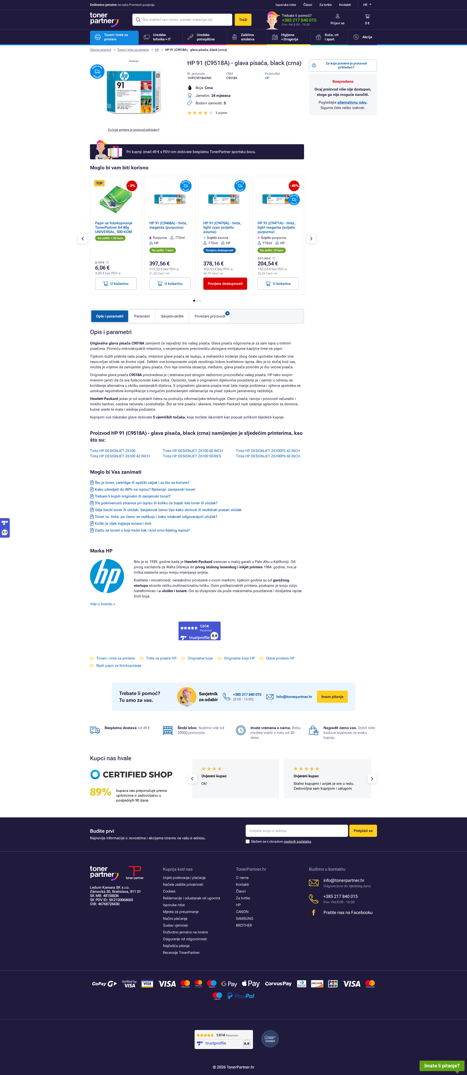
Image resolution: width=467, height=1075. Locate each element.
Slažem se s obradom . (281, 841)
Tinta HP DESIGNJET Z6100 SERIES (192, 456)
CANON (242, 912)
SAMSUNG (244, 918)
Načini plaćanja (175, 918)
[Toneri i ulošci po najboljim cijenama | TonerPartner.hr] (104, 19)
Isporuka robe (286, 5)
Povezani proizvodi (210, 316)
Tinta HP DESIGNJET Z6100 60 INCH (193, 451)
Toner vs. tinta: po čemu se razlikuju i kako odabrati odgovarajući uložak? (156, 517)
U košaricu (119, 283)
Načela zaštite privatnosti (183, 884)
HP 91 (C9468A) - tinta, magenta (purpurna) (168, 225)
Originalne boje (200, 658)
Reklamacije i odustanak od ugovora (191, 898)
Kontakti (345, 5)
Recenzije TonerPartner (181, 952)
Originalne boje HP (239, 658)
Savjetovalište (172, 316)
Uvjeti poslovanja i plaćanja (184, 878)
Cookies (169, 891)
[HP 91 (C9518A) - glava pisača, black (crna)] (134, 120)
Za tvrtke (325, 5)
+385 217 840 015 (299, 20)
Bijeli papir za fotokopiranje (118, 665)
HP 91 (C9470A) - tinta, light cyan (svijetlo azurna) (222, 227)
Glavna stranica (100, 50)
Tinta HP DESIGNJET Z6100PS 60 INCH (268, 456)
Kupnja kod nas (178, 869)
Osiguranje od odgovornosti (185, 939)
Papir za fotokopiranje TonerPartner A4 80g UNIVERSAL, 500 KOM (113, 227)
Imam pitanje (332, 697)
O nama (242, 878)
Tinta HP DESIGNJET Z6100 (112, 451)
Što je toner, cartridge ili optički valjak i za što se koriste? (142, 482)
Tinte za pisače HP (161, 658)
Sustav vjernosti (175, 925)
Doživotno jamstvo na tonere (185, 932)
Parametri (142, 316)
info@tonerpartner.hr (294, 697)
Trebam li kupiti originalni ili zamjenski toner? (133, 496)
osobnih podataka (297, 841)
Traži (243, 20)
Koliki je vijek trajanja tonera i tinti (123, 523)
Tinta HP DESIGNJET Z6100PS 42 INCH (268, 451)
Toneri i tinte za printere (133, 50)
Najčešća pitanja (176, 946)
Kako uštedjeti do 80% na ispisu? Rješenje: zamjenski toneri (145, 489)
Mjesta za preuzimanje (181, 912)
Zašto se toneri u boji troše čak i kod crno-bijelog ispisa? (142, 530)
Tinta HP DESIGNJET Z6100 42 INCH (120, 456)
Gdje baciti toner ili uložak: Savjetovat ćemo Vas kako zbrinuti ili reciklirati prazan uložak (168, 510)
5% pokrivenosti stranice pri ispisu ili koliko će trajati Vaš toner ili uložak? (156, 503)
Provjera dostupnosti (225, 283)
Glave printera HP (280, 658)
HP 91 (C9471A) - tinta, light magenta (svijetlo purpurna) (277, 227)
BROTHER (244, 925)
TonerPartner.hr (251, 869)
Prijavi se (338, 23)
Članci (307, 5)
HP (157, 50)
